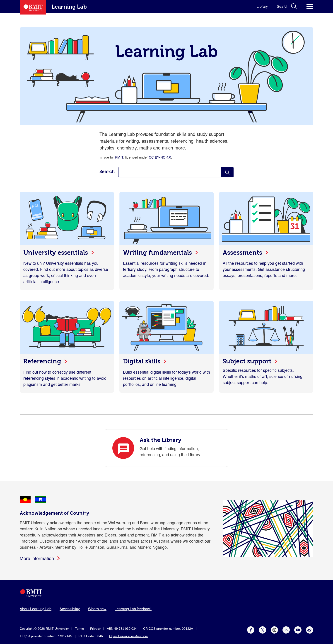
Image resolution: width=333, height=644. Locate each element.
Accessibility (70, 608)
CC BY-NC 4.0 (160, 157)
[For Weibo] (309, 629)
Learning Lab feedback (133, 608)
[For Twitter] (262, 629)
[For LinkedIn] (286, 629)
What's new (97, 608)
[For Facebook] (250, 629)
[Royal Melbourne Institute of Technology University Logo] (166, 593)
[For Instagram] (274, 629)
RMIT (119, 157)
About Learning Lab (35, 608)
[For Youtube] (298, 629)
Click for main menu (309, 6)
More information (37, 558)
